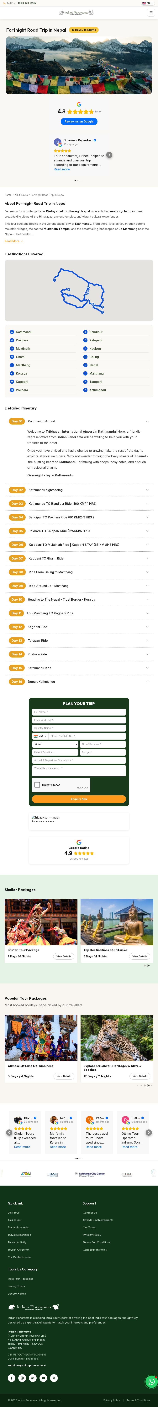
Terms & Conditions (138, 1400)
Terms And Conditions (96, 1242)
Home (8, 194)
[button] (49, 155)
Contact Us (90, 1212)
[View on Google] (57, 142)
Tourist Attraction (18, 1249)
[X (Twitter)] (54, 1378)
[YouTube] (43, 1378)
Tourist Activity (17, 1242)
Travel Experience (19, 1235)
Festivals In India (18, 1227)
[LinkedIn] (33, 1378)
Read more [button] (62, 169)
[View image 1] (79, 65)
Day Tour (13, 1212)
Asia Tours (21, 194)
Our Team (89, 1227)
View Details (63, 956)
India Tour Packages (20, 1278)
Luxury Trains (16, 1286)
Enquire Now (79, 798)
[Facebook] (11, 1378)
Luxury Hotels (17, 1293)
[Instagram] (22, 1378)
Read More (12, 241)
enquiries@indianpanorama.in (27, 1365)
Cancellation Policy (95, 1249)
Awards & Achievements (98, 1220)
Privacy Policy (92, 1235)
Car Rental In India (19, 1257)
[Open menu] (151, 13)
